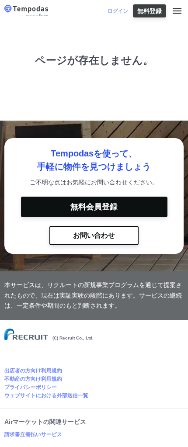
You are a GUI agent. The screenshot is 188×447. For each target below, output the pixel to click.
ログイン (118, 11)
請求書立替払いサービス (33, 434)
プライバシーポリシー (30, 387)
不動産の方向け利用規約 (33, 379)
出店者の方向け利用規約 (33, 370)
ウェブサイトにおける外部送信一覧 (46, 395)
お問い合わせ (94, 235)
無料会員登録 (94, 206)
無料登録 (149, 10)
